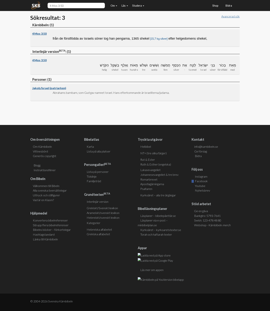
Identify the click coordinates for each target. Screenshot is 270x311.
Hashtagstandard (44, 234)
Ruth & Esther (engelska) (155, 164)
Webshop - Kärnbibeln (212, 225)
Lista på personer (98, 171)
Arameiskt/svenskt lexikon (103, 212)
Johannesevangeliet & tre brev (159, 174)
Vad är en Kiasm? (43, 200)
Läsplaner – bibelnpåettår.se (158, 215)
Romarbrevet (148, 179)
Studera (137, 5)
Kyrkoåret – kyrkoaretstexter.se (160, 230)
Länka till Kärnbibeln (45, 239)
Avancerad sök (230, 16)
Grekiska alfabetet (98, 234)
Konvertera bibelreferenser (50, 220)
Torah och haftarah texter (156, 234)
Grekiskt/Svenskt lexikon (102, 208)
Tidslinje (92, 176)
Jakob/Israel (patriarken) (49, 88)
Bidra (228, 5)
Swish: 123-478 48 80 (207, 220)
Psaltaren (146, 188)
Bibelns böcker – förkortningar (52, 229)
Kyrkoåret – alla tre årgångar (158, 195)
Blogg (37, 165)
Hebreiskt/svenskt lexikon (103, 217)
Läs (123, 5)
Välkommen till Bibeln (46, 186)
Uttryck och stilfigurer (46, 195)
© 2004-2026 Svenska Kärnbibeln (51, 301)
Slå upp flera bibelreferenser (51, 225)
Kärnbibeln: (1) (43, 25)
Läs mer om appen (151, 270)
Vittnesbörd (40, 151)
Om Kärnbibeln (42, 146)
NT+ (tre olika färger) (153, 153)
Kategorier (93, 223)
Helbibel (145, 146)
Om (113, 5)
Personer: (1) (41, 79)
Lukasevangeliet (150, 170)
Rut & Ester (147, 159)
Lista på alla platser (98, 151)
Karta (90, 146)
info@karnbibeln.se (206, 146)
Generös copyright (44, 156)
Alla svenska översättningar (50, 190)
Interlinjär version (97, 201)
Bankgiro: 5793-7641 (207, 215)
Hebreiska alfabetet (99, 229)
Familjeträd (94, 181)
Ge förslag (200, 151)
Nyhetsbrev (202, 190)
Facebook (201, 181)
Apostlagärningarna (152, 184)
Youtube (199, 186)
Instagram (200, 176)
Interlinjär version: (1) (51, 51)
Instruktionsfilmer (45, 170)
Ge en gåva (201, 211)
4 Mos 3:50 (39, 33)
